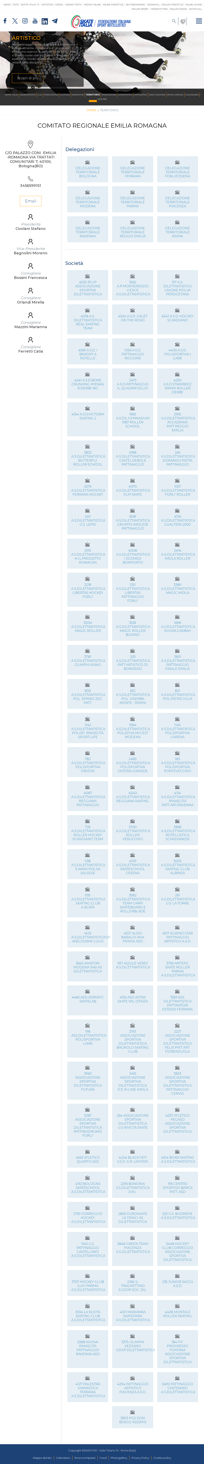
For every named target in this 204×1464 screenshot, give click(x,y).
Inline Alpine (194, 4)
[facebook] (5, 21)
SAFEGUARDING (175, 94)
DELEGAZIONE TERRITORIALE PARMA (132, 202)
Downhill (153, 4)
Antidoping (140, 94)
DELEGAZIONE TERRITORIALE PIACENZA (177, 202)
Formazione (51, 94)
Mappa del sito (42, 1457)
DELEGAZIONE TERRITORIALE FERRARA (132, 172)
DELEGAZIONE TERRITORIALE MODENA (88, 202)
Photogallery (119, 1457)
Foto (16, 4)
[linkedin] (45, 22)
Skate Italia (11, 94)
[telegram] (55, 21)
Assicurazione (157, 94)
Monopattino (159, 9)
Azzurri (102, 99)
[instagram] (25, 21)
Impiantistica (125, 94)
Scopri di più (27, 78)
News (7, 4)
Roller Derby (140, 9)
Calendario (192, 94)
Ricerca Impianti (85, 1457)
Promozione (109, 94)
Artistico (47, 4)
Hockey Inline (92, 4)
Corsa (59, 4)
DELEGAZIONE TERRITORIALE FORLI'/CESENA (177, 172)
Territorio (93, 94)
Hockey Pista (73, 4)
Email (30, 201)
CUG (40, 94)
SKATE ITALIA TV (30, 4)
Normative (78, 94)
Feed (103, 1457)
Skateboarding (135, 4)
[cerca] (174, 21)
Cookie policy (162, 1457)
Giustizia (65, 94)
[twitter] (15, 21)
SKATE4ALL (195, 9)
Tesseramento (28, 94)
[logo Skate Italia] (101, 27)
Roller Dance (178, 9)
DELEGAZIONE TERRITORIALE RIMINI (177, 232)
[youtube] (35, 21)
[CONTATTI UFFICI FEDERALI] (182, 21)
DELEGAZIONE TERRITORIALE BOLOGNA (88, 172)
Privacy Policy (140, 1457)
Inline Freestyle (113, 4)
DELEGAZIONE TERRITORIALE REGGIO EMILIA (133, 232)
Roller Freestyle (172, 4)
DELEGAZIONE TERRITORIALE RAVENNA (88, 232)
